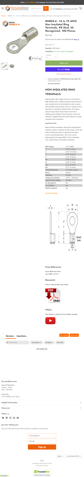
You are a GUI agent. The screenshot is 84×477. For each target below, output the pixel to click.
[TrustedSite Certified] (42, 473)
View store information (54, 83)
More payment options (64, 74)
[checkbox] (60, 342)
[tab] (22, 336)
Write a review (74, 335)
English (59, 456)
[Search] (46, 8)
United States (73, 456)
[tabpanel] (42, 356)
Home (4, 16)
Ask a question (64, 335)
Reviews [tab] (10, 336)
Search (42, 460)
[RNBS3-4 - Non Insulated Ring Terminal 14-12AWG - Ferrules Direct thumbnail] (4, 66)
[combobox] (36, 8)
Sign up (42, 447)
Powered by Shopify (42, 465)
